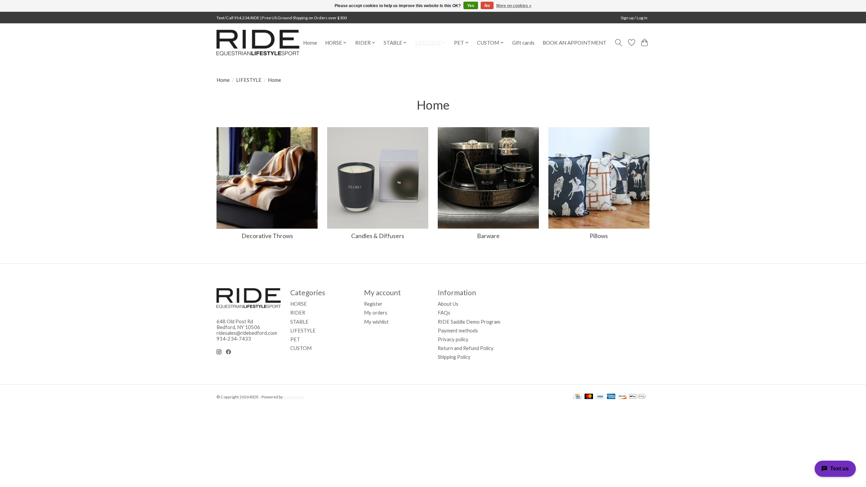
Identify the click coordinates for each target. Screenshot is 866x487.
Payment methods (458, 330)
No (487, 5)
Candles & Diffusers (377, 235)
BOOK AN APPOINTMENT (575, 43)
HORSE (298, 304)
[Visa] (600, 397)
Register (373, 304)
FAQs (444, 313)
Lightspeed (293, 396)
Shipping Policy (454, 357)
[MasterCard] (589, 397)
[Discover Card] (622, 397)
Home (310, 43)
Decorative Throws (267, 235)
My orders (375, 313)
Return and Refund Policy (466, 348)
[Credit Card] (577, 397)
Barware (488, 235)
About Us (448, 304)
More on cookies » (513, 5)
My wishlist (376, 322)
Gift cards (523, 43)
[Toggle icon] (618, 43)
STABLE (299, 322)
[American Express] (611, 397)
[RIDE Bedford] (257, 43)
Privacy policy (453, 339)
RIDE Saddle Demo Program (469, 322)
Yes (470, 5)
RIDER (297, 313)
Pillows (599, 235)
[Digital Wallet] (637, 397)
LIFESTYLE (248, 80)
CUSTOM (301, 348)
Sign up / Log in (634, 17)
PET (295, 339)
